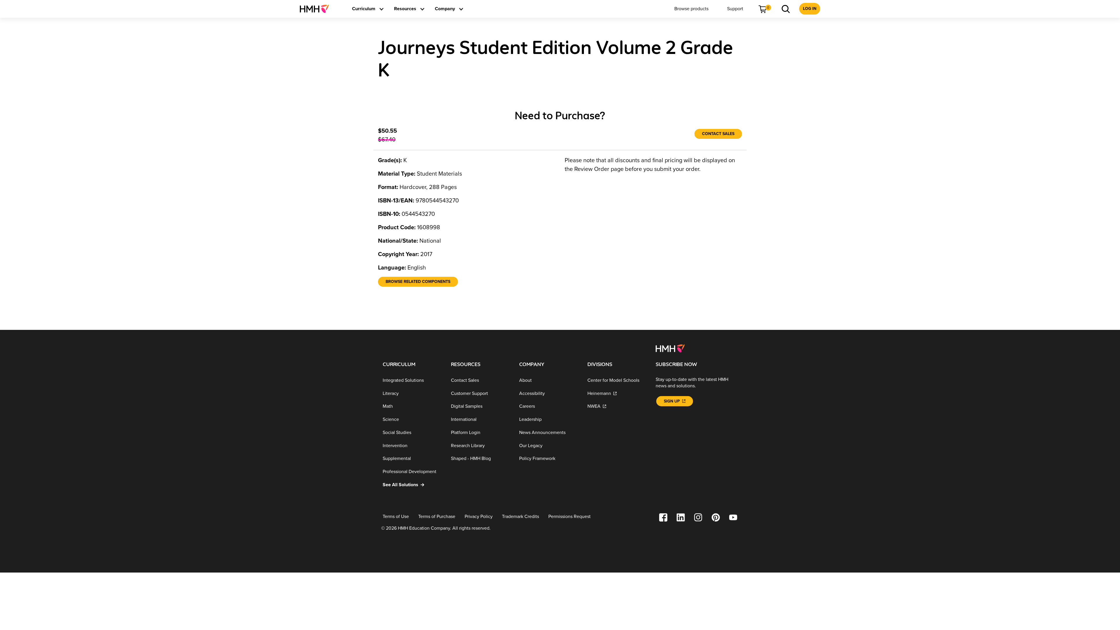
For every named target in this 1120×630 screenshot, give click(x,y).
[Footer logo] (670, 348)
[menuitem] (316, 9)
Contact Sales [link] (718, 133)
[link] (316, 8)
